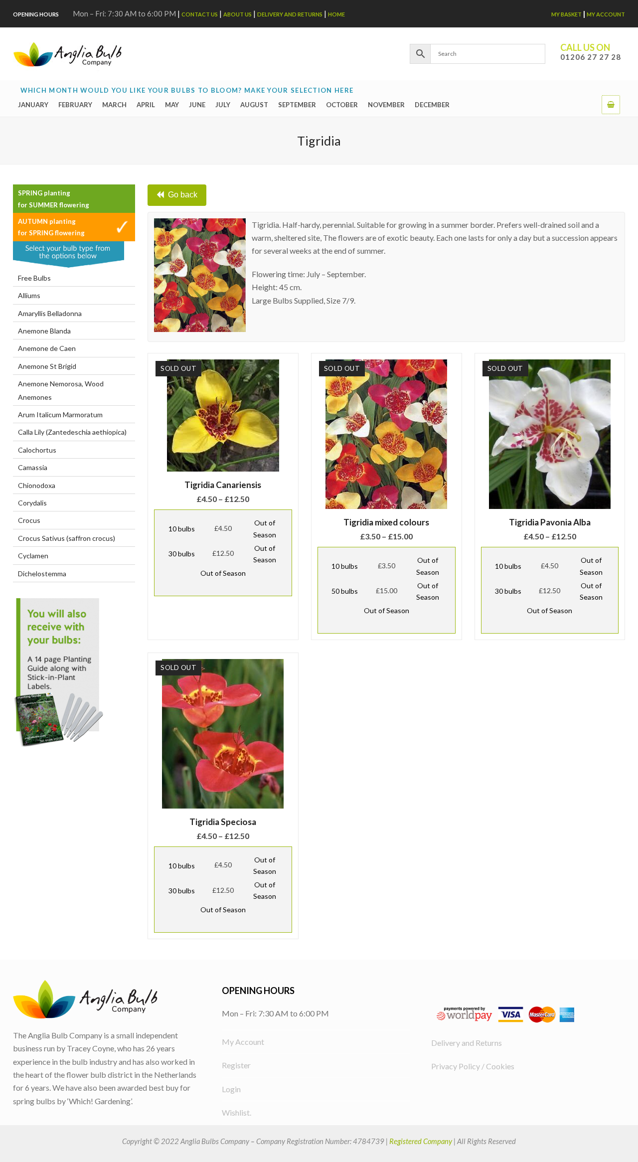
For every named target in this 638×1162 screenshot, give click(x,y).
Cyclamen (33, 555)
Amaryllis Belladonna (50, 313)
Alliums (29, 295)
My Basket (566, 14)
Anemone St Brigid (47, 366)
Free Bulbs (34, 278)
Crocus (29, 520)
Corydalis (32, 502)
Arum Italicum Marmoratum (60, 414)
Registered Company (420, 1141)
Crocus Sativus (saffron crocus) (66, 538)
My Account (606, 14)
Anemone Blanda (44, 331)
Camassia (32, 467)
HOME (336, 14)
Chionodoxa (36, 485)
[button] (611, 104)
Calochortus (37, 450)
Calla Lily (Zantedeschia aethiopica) (72, 432)
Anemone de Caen (47, 348)
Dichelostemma (42, 573)
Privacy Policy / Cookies (472, 1066)
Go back (182, 194)
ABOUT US (237, 14)
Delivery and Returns (289, 14)
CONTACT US (199, 14)
